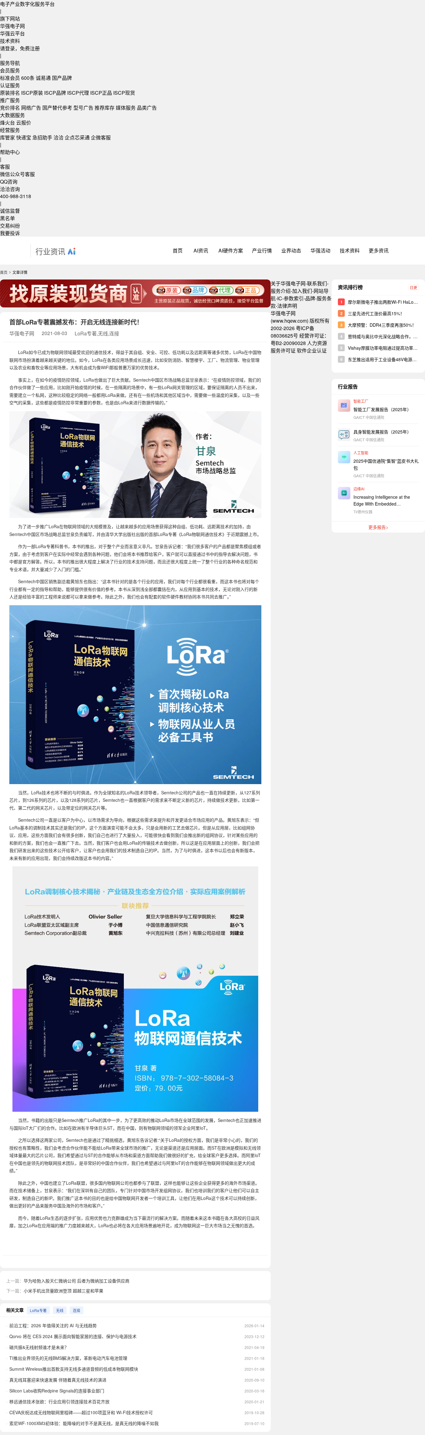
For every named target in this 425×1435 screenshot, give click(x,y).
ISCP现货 (124, 92)
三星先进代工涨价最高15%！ (376, 313)
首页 (178, 250)
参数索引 (294, 298)
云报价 (23, 122)
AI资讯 (201, 250)
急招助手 (42, 137)
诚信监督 (10, 210)
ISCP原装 (32, 92)
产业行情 (262, 250)
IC (279, 298)
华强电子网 (12, 26)
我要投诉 (10, 233)
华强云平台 (12, 33)
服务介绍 (281, 290)
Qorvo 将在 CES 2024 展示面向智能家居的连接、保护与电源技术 (73, 1336)
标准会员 (10, 77)
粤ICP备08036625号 (292, 332)
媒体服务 (126, 107)
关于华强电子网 (288, 283)
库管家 (7, 137)
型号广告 (83, 107)
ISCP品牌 (55, 92)
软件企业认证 (312, 350)
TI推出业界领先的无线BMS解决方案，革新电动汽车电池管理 (68, 1358)
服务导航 (10, 62)
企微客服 (101, 137)
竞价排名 (10, 107)
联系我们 (317, 283)
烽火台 (7, 122)
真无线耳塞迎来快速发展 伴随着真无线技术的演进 (57, 1380)
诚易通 (43, 77)
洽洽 (58, 137)
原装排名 (10, 92)
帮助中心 (10, 152)
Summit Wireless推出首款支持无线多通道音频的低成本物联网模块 (73, 1369)
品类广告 (147, 107)
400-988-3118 (15, 196)
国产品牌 (62, 77)
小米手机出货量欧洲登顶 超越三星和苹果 (63, 1290)
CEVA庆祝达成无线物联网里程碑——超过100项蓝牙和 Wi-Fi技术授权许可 (81, 1412)
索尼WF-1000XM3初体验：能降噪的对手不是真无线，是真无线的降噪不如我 (84, 1423)
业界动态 (291, 250)
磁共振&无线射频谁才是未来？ (39, 1347)
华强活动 (320, 250)
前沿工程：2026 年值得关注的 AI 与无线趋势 (53, 1325)
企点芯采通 (77, 137)
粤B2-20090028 (288, 343)
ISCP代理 (78, 92)
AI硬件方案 (230, 250)
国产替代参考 (57, 107)
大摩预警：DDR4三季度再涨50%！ (382, 325)
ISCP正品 (101, 92)
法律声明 (287, 305)
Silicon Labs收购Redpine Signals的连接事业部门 (56, 1390)
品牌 (310, 298)
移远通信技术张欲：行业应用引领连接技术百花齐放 (59, 1401)
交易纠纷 (10, 225)
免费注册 (30, 48)
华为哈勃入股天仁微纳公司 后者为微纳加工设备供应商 (76, 1281)
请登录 (7, 48)
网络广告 (31, 107)
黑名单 (7, 218)
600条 (28, 77)
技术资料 (10, 40)
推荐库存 (104, 107)
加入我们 (302, 290)
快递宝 (23, 137)
